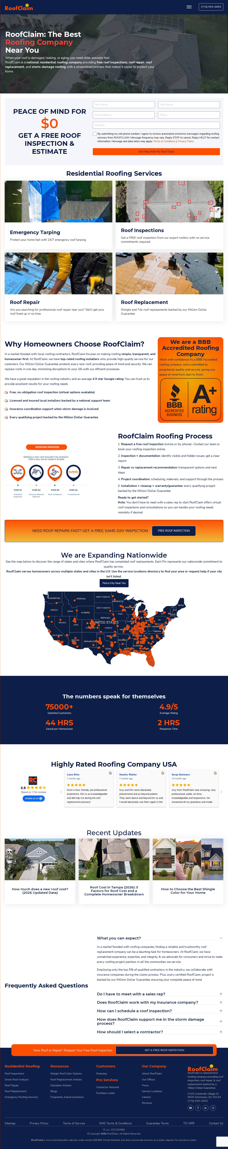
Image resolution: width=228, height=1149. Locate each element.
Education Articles (60, 1085)
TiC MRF (189, 1123)
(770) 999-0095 (211, 7)
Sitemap (10, 1123)
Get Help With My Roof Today (156, 151)
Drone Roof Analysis (17, 1079)
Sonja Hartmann (181, 774)
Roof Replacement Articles (66, 1079)
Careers (146, 1097)
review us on (32, 798)
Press (145, 1085)
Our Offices (148, 1079)
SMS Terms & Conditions (115, 1123)
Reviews (147, 1103)
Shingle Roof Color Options (66, 1073)
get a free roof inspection (164, 1050)
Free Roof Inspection (174, 531)
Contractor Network (107, 1087)
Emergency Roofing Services (21, 1097)
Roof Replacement (16, 1091)
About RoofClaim (152, 1073)
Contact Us (216, 1123)
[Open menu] (189, 7)
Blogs (53, 1091)
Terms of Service (74, 1123)
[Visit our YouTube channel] (190, 1108)
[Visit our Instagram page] (213, 1108)
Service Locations (152, 1091)
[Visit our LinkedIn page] (205, 1108)
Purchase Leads (105, 1093)
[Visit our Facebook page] (198, 1108)
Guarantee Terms (157, 1123)
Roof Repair (12, 1085)
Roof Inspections (14, 1073)
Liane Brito (73, 774)
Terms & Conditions (164, 141)
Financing (101, 1073)
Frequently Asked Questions (67, 1097)
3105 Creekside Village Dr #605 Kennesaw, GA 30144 (204, 1095)
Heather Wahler (128, 774)
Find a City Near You (114, 583)
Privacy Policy (186, 141)
